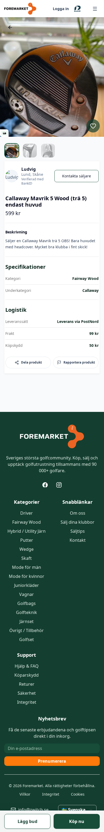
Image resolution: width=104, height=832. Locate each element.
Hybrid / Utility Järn (26, 531)
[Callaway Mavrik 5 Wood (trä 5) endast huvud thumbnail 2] (29, 150)
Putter (26, 540)
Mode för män (26, 567)
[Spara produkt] (93, 126)
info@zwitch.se (33, 810)
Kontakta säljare (76, 175)
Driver (26, 513)
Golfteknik (26, 612)
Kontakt (78, 540)
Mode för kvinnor (26, 576)
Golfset (26, 639)
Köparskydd (26, 675)
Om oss (77, 513)
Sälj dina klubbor (77, 522)
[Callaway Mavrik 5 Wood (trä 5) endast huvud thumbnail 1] (11, 150)
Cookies (78, 794)
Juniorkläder (26, 585)
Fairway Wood (26, 522)
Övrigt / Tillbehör (26, 630)
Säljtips (77, 531)
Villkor (24, 794)
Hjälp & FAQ (27, 666)
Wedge (26, 549)
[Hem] (52, 437)
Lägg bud (27, 821)
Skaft (26, 558)
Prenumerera (52, 761)
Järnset (26, 621)
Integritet (26, 702)
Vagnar (26, 594)
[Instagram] (59, 485)
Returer (26, 684)
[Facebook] (45, 485)
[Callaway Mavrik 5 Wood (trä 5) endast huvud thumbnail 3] (48, 150)
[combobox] (77, 809)
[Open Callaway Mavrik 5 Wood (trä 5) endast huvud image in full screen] (52, 77)
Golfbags (26, 603)
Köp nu (76, 821)
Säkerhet (27, 693)
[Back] (10, 27)
